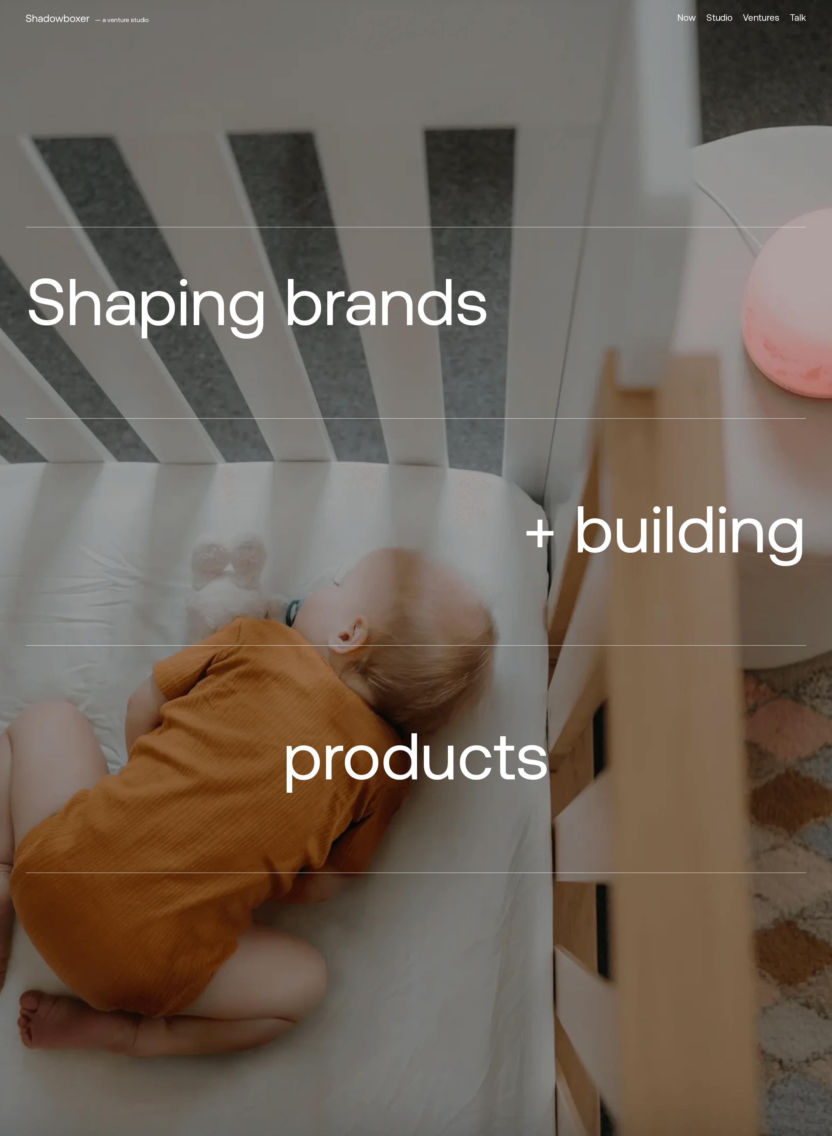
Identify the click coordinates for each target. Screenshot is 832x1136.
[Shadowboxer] (58, 18)
